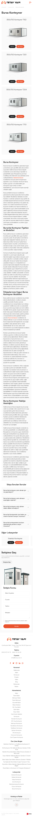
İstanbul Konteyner (16, 775)
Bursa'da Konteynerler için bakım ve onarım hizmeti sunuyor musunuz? (14, 515)
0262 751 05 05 (16, 652)
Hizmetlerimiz (16, 690)
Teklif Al (12, 46)
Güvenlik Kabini (16, 702)
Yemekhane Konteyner (17, 725)
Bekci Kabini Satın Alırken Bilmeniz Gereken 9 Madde (16, 759)
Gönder (16, 626)
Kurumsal (16, 667)
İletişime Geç (7, 562)
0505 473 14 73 (6, 652)
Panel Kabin (16, 695)
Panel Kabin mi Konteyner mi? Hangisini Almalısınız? (16, 768)
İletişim (16, 686)
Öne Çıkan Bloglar (16, 741)
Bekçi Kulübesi (16, 705)
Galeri (16, 679)
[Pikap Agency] (29, 814)
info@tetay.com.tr (16, 658)
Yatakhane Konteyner (16, 728)
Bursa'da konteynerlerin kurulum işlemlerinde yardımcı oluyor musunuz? (13, 524)
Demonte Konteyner (16, 735)
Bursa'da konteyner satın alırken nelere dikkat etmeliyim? (13, 507)
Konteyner (16, 675)
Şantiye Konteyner (16, 730)
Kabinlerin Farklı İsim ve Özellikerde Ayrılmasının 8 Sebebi (16, 744)
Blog (16, 682)
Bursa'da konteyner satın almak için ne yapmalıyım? (14, 491)
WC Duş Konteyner (16, 721)
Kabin (16, 672)
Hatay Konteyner (16, 779)
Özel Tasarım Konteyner (16, 737)
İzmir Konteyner (16, 782)
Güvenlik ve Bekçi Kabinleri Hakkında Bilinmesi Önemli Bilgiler (16, 764)
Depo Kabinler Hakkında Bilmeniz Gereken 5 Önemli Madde (16, 756)
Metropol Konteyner (16, 723)
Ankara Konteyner (16, 777)
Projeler (16, 677)
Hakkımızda (16, 670)
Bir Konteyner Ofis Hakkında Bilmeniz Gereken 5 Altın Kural (16, 748)
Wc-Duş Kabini (17, 707)
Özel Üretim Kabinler (16, 714)
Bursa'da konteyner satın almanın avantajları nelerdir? (14, 499)
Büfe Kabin (16, 709)
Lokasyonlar (16, 772)
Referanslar (16, 684)
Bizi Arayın (20, 46)
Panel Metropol (16, 700)
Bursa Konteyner (16, 789)
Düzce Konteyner (16, 786)
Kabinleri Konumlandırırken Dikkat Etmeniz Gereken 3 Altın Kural (16, 752)
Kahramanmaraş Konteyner (16, 784)
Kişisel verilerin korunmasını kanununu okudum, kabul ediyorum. (16, 621)
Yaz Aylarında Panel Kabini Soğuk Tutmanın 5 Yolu (16, 762)
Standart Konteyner (16, 719)
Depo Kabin (16, 712)
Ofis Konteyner (17, 732)
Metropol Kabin (16, 698)
